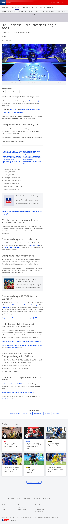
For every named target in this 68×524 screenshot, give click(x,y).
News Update (6, 399)
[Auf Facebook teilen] (4, 91)
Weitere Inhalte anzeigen (34, 482)
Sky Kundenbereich (39, 511)
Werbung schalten (22, 509)
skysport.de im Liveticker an (12, 247)
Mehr (63, 11)
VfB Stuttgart (6, 307)
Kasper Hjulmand (38, 413)
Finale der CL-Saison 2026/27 (13, 384)
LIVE (13, 7)
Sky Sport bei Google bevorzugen (14, 112)
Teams (42, 11)
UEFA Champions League (14, 413)
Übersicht (12, 11)
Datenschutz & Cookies (26, 517)
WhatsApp (47, 498)
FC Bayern (15, 305)
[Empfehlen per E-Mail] (18, 91)
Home (3, 7)
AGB (18, 517)
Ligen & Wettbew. (49, 11)
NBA (41, 7)
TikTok (20, 498)
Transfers (58, 11)
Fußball (17, 7)
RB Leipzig (34, 305)
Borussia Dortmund (24, 305)
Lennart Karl (47, 413)
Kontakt (34, 517)
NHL (45, 7)
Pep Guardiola (56, 413)
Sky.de (3, 507)
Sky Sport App (34, 245)
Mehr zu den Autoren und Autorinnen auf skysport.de (18, 392)
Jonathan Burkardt (27, 413)
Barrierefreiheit (54, 517)
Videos (7, 7)
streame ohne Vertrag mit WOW (30, 109)
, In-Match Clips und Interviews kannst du (22, 345)
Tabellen (37, 11)
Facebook (12, 498)
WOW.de (3, 509)
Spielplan (30, 11)
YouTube (38, 498)
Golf (37, 7)
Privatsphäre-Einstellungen (44, 517)
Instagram (29, 498)
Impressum (12, 517)
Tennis (33, 7)
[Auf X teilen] (8, 91)
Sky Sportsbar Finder (39, 509)
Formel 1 (23, 7)
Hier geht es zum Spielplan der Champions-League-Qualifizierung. (22, 318)
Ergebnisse (24, 11)
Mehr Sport (50, 7)
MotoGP (28, 7)
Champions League (34, 101)
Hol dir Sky (13, 109)
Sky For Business (22, 507)
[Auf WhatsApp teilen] (13, 91)
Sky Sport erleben (55, 2)
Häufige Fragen (5, 517)
